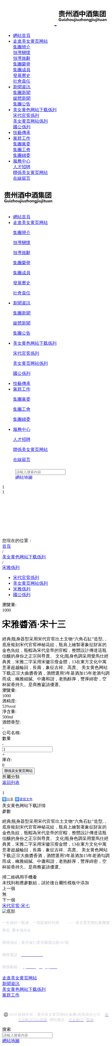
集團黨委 (21, 144)
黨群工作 (21, 138)
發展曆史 (21, 75)
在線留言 (21, 178)
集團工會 (21, 149)
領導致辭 (21, 58)
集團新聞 (21, 92)
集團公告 (21, 104)
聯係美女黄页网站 (30, 172)
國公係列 (21, 126)
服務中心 (21, 161)
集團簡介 (21, 47)
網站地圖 (11, 1040)
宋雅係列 (21, 589)
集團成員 (21, 69)
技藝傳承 (21, 132)
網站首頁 (21, 35)
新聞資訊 (21, 87)
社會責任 (21, 81)
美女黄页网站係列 (30, 121)
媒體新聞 (21, 98)
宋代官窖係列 (26, 115)
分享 (10, 799)
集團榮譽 (21, 64)
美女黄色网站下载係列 (35, 109)
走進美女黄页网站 (30, 41)
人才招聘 (21, 166)
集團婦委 (21, 155)
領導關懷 (21, 52)
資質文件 (26, 799)
